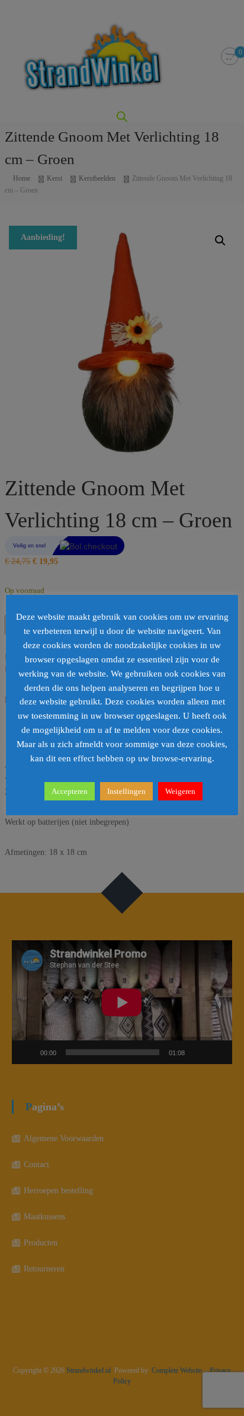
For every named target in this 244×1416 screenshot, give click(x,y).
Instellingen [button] (126, 791)
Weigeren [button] (180, 791)
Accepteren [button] (70, 791)
